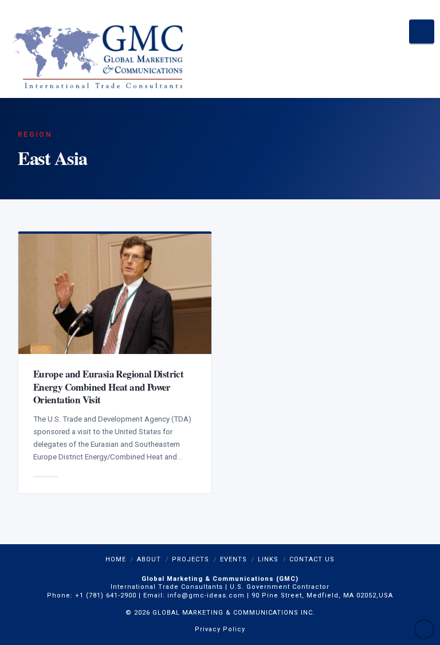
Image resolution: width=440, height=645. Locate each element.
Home (115, 559)
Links (268, 559)
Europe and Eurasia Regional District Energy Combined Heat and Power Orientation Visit (108, 386)
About (149, 559)
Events (233, 559)
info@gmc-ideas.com (206, 595)
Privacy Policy (220, 629)
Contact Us (312, 559)
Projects (190, 559)
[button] (422, 31)
